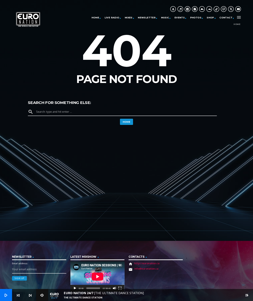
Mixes (129, 17)
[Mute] (114, 288)
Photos (195, 17)
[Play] (75, 288)
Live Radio (112, 17)
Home (95, 17)
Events (180, 17)
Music (165, 17)
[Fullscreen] (120, 288)
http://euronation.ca (146, 263)
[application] (97, 276)
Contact (225, 17)
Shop (210, 17)
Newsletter (147, 17)
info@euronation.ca (146, 268)
